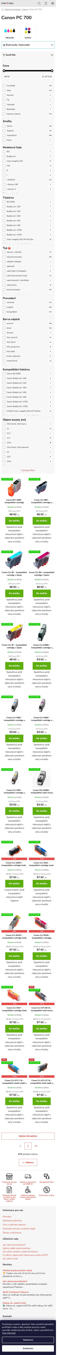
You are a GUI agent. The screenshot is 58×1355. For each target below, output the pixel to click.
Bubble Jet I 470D (29, 230)
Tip (29, 100)
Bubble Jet (29, 156)
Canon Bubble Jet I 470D (29, 401)
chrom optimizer (29, 356)
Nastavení (28, 1339)
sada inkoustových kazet (29, 275)
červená (29, 332)
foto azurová (29, 337)
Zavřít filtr (11, 54)
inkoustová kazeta (29, 257)
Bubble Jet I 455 (29, 225)
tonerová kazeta (29, 289)
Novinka (29, 95)
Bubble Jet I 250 (29, 206)
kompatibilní (29, 312)
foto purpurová (29, 346)
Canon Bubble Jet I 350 (29, 387)
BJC (29, 151)
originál (29, 307)
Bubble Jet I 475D (29, 234)
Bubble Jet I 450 (29, 220)
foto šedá (29, 351)
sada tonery (29, 285)
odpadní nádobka (29, 261)
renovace (29, 302)
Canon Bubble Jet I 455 (29, 397)
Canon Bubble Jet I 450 (29, 392)
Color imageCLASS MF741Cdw (29, 239)
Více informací (9, 1333)
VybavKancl (29, 135)
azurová (29, 323)
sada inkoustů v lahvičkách (29, 280)
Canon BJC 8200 (29, 373)
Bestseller (29, 109)
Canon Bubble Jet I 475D (29, 406)
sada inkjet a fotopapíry (29, 271)
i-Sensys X (29, 189)
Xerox (29, 140)
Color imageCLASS (29, 161)
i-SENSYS (29, 179)
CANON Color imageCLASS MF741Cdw (29, 411)
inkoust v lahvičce (29, 252)
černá (29, 328)
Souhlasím (28, 1348)
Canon (29, 126)
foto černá (29, 342)
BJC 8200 (29, 202)
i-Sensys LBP (29, 184)
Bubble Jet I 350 (29, 216)
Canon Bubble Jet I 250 (29, 378)
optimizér (29, 266)
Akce (29, 90)
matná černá (29, 361)
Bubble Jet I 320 (29, 211)
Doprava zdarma (29, 114)
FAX (29, 165)
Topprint (29, 130)
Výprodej (29, 104)
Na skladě (29, 85)
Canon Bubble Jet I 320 (29, 383)
